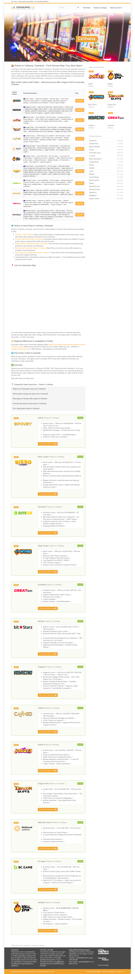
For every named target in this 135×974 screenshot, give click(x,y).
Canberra (14, 349)
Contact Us (119, 971)
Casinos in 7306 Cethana (24, 234)
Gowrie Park (106, 143)
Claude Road (106, 162)
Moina (106, 165)
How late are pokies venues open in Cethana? (30, 403)
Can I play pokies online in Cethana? (26, 408)
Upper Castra (106, 198)
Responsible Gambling (93, 971)
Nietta (106, 183)
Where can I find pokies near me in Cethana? (29, 389)
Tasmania (34, 945)
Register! (80, 101)
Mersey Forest (106, 189)
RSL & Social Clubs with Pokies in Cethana (30, 248)
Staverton (106, 140)
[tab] (48, 389)
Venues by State (115, 8)
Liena (106, 171)
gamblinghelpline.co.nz (86, 962)
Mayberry (106, 192)
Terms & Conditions (108, 971)
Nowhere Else (106, 186)
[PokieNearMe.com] (23, 8)
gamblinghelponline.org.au (84, 958)
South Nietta (106, 177)
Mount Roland (106, 147)
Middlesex (106, 195)
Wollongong (23, 349)
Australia (27, 945)
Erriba (106, 150)
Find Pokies (86, 8)
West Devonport (106, 159)
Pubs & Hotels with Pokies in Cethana (29, 239)
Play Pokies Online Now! (47, 444)
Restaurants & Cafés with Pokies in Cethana (31, 244)
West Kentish (106, 180)
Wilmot (106, 174)
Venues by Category (100, 8)
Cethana (55, 418)
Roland (106, 168)
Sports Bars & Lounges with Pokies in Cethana (32, 252)
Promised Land (106, 153)
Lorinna (106, 156)
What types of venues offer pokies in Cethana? (30, 398)
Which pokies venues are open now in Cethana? (30, 394)
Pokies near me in (17, 945)
